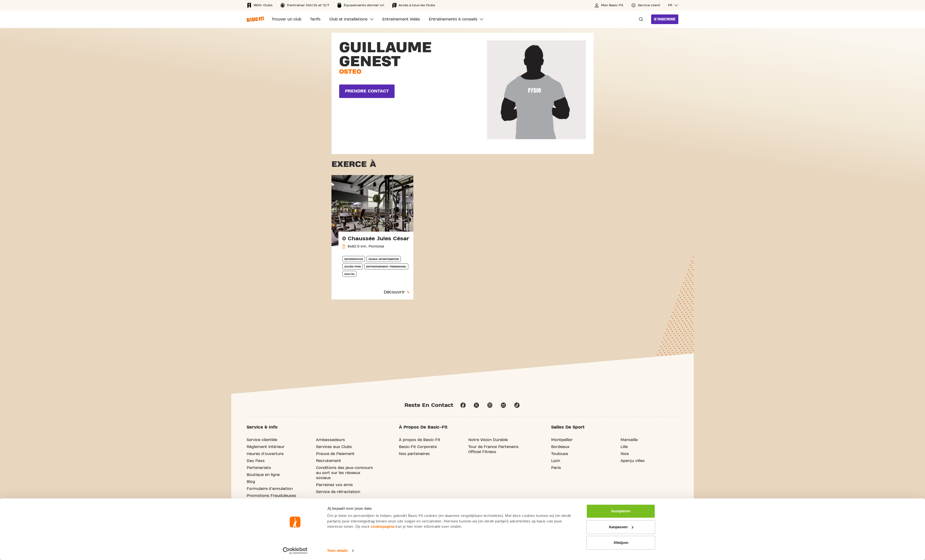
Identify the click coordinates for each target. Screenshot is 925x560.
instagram (490, 405)
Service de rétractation (338, 492)
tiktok (517, 405)
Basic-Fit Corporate (418, 447)
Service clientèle (262, 440)
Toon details (337, 550)
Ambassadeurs (330, 440)
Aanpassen (618, 527)
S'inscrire (664, 19)
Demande (639, 19)
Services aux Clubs (334, 447)
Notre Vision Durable (488, 440)
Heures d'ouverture (265, 454)
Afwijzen (621, 542)
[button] (673, 5)
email (503, 405)
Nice (625, 454)
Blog (251, 482)
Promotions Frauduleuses (271, 496)
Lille (624, 447)
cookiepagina (383, 526)
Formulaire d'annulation (270, 489)
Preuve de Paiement (335, 454)
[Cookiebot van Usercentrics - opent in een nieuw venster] (295, 550)
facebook (463, 405)
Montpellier (562, 440)
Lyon (555, 461)
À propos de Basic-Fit (419, 440)
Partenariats (259, 468)
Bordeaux (560, 447)
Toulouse (559, 454)
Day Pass (256, 461)
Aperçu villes (633, 461)
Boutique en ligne (263, 475)
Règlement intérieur (265, 447)
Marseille (629, 440)
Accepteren (620, 511)
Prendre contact (367, 91)
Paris (556, 468)
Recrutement (328, 461)
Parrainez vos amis (334, 485)
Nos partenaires (414, 454)
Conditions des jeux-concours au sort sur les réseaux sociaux (344, 473)
